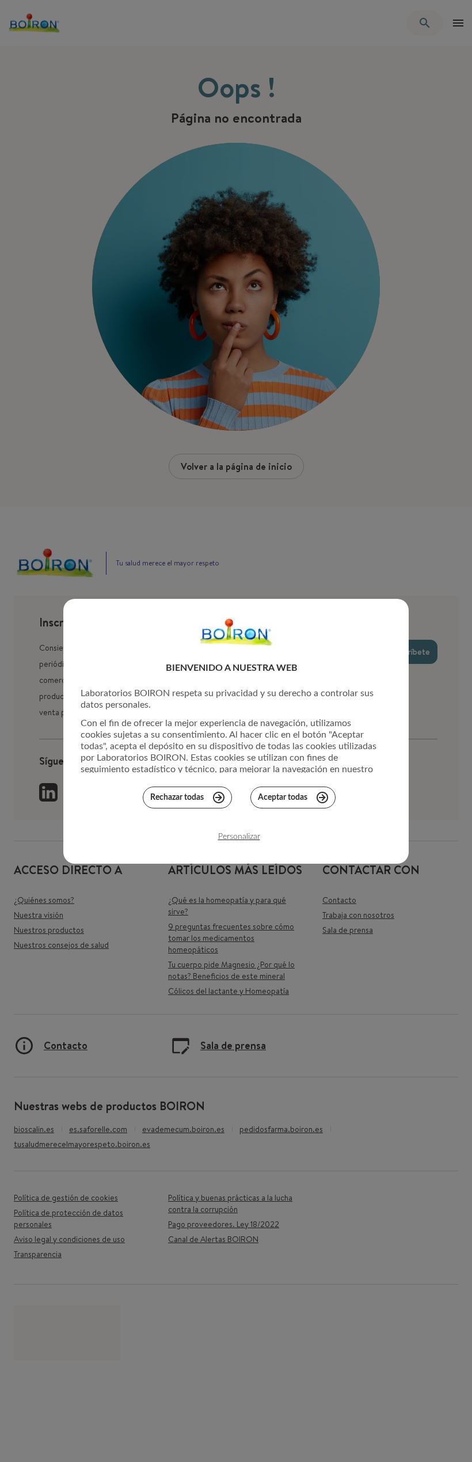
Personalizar (239, 837)
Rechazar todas (177, 797)
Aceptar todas (282, 797)
